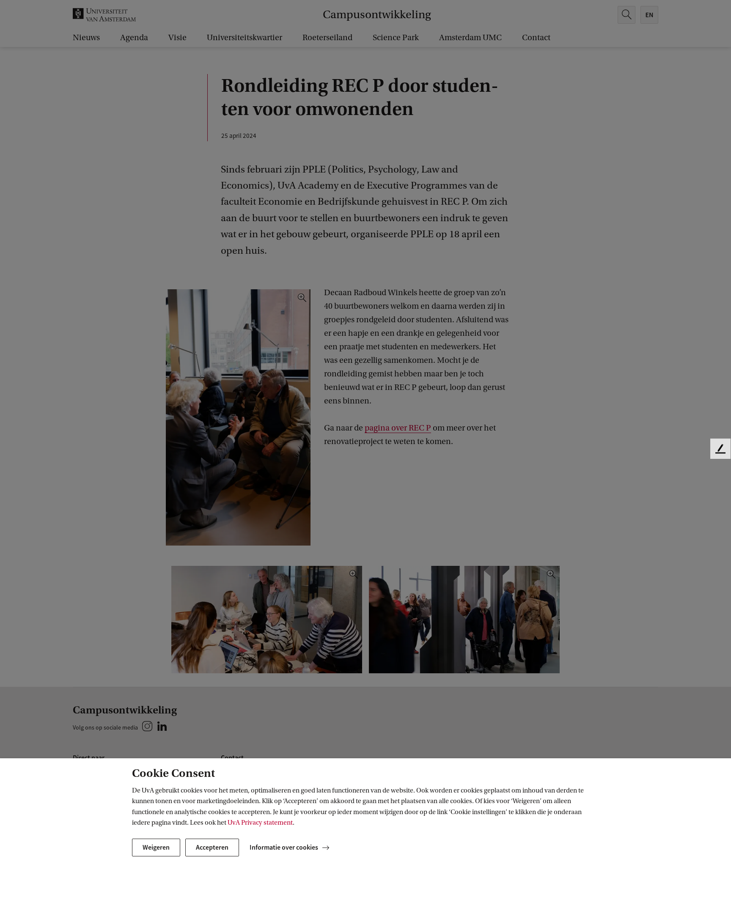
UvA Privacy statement (260, 822)
